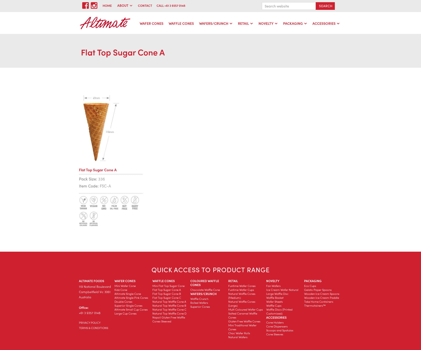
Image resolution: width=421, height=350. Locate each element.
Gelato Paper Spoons (318, 290)
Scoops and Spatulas (279, 330)
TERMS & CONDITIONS (93, 328)
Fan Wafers (273, 286)
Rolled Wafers (199, 303)
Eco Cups (310, 286)
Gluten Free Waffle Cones (244, 321)
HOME (107, 5)
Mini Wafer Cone (125, 286)
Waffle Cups (274, 305)
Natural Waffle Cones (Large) (241, 303)
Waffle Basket (275, 297)
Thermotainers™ (315, 305)
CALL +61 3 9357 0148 (171, 5)
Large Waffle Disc (277, 294)
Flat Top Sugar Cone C (166, 297)
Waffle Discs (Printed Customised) (279, 311)
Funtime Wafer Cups (241, 290)
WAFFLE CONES (181, 23)
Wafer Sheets (274, 301)
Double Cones (123, 301)
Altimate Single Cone (127, 294)
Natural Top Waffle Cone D (169, 313)
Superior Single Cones (128, 305)
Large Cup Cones (125, 313)
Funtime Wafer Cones (242, 286)
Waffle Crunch (199, 299)
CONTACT (145, 5)
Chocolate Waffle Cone (205, 290)
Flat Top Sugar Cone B (166, 294)
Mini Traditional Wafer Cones (242, 327)
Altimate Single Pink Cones (131, 297)
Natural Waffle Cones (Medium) (241, 296)
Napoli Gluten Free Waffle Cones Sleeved (168, 319)
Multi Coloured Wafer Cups (245, 309)
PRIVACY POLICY (90, 322)
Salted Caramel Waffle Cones (242, 315)
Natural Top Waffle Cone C (169, 309)
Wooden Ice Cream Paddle (321, 297)
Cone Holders (275, 322)
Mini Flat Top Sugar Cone (168, 286)
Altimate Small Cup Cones (131, 309)
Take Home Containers (318, 301)
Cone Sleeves (274, 334)
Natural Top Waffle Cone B (169, 305)
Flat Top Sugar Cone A (166, 290)
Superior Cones (200, 306)
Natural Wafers (238, 337)
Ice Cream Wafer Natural (282, 290)
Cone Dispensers (277, 326)
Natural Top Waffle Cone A (169, 301)
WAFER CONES (151, 23)
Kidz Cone (120, 290)
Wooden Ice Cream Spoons (321, 294)
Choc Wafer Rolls (239, 333)
